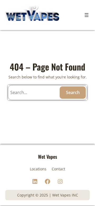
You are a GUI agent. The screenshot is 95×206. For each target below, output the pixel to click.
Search (73, 92)
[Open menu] (86, 15)
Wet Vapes (47, 156)
